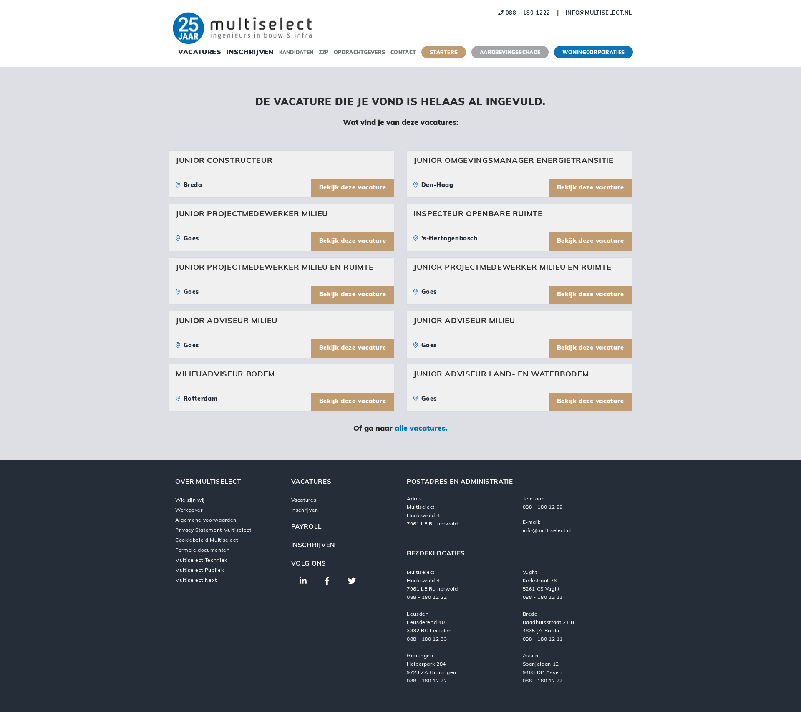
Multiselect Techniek (201, 560)
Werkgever (189, 510)
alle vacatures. (421, 428)
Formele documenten (202, 550)
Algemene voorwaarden (206, 520)
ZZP (323, 53)
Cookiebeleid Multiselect (206, 540)
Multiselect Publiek (199, 570)
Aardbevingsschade (510, 53)
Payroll (306, 527)
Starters (444, 53)
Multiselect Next (196, 580)
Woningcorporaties (593, 53)
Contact (403, 53)
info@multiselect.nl (599, 13)
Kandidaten (296, 53)
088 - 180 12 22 (543, 507)
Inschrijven (250, 52)
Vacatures (199, 52)
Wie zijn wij (189, 500)
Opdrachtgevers (359, 53)
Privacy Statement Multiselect (213, 530)
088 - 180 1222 (527, 13)
